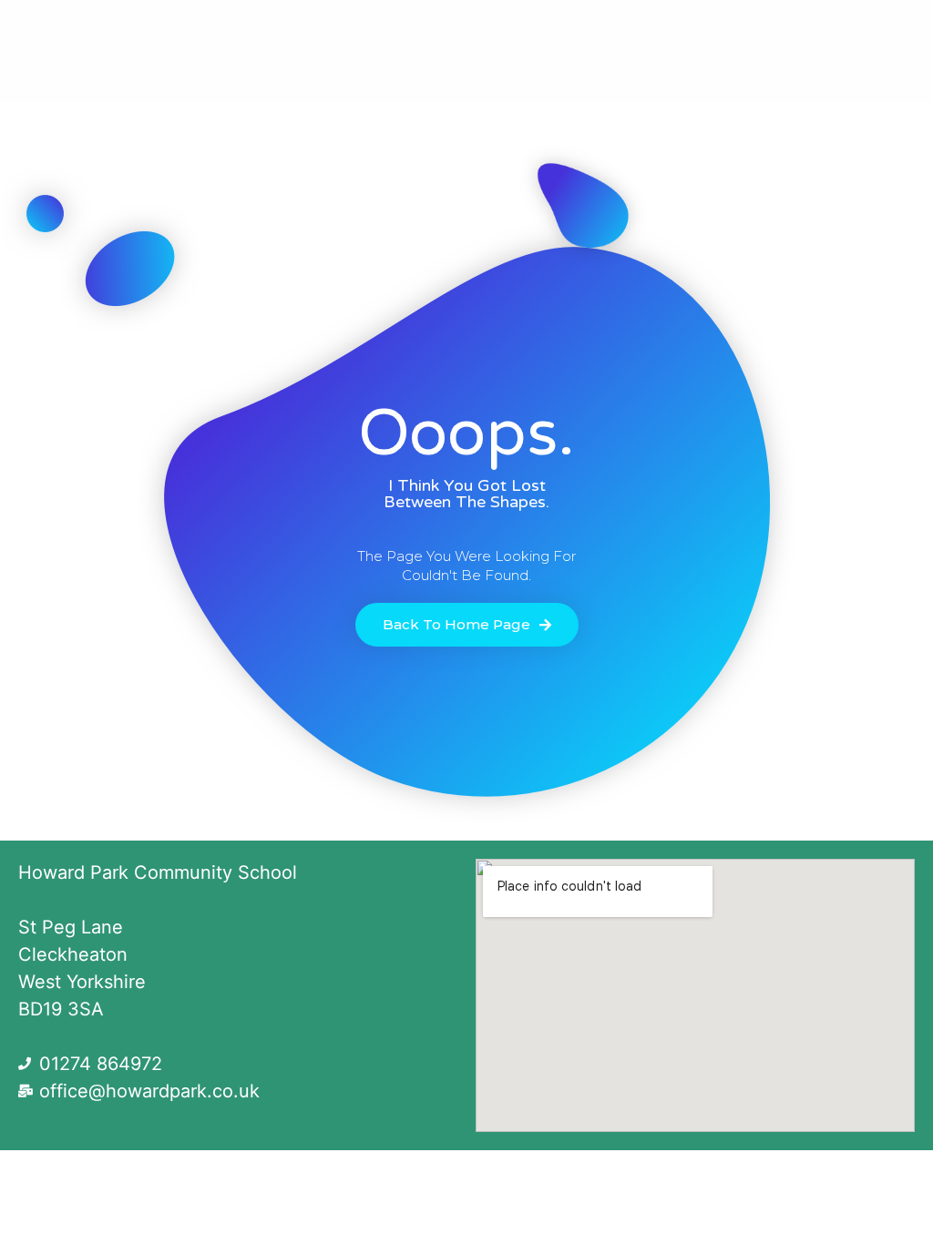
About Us (126, 30)
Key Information (779, 30)
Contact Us (467, 72)
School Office (418, 30)
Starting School (604, 30)
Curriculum (273, 30)
